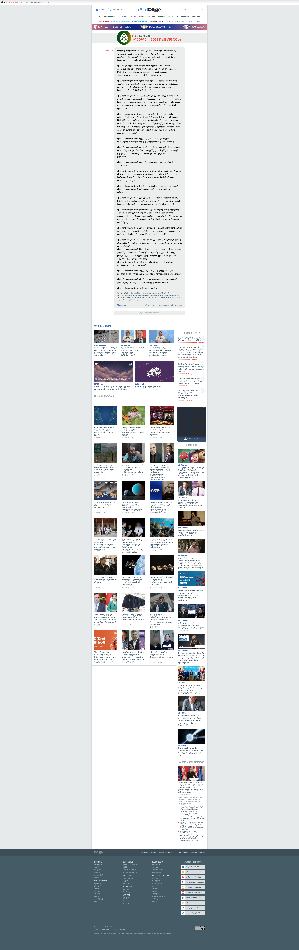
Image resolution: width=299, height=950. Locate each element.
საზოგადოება (180, 21)
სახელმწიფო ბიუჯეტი (130, 870)
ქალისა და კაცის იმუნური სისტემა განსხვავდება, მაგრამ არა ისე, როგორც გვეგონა (106, 422)
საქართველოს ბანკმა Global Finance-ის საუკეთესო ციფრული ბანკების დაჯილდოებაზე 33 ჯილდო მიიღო (192, 817)
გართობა (155, 888)
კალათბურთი (127, 903)
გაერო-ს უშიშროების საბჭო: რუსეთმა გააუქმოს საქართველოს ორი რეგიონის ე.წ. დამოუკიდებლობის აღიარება (191, 680)
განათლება (98, 886)
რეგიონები (97, 894)
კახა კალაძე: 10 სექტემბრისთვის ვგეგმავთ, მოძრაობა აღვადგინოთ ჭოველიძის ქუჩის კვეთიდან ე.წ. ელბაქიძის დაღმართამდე (162, 609)
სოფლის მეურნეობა (130, 872)
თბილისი (97, 891)
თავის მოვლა (156, 872)
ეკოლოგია (97, 883)
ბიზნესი (125, 867)
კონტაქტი (202, 852)
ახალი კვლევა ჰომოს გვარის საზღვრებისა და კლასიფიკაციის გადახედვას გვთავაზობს (162, 572)
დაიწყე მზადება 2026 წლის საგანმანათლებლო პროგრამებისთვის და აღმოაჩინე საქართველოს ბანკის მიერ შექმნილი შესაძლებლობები (191, 836)
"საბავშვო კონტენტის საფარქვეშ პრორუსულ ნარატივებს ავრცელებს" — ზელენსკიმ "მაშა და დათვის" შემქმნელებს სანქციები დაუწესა (191, 464)
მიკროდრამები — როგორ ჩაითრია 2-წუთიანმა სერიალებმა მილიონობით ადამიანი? (162, 422)
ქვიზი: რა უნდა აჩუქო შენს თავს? (155, 374)
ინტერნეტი (126, 881)
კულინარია (156, 886)
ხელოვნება (126, 889)
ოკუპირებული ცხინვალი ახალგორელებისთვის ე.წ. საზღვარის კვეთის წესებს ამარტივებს (106, 459)
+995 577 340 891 (119, 929)
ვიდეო (142, 16)
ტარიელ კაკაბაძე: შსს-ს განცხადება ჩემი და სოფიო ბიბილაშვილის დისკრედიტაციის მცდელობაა (191, 618)
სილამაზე (155, 878)
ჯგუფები (101, 10)
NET (133, 16)
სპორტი (126, 895)
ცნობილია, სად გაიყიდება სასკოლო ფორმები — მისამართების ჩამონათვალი (134, 609)
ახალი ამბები (13, 2)
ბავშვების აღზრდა (158, 870)
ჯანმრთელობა (159, 862)
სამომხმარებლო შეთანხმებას (135, 933)
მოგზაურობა (156, 881)
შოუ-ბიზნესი (127, 892)
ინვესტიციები (117, 10)
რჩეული (185, 16)
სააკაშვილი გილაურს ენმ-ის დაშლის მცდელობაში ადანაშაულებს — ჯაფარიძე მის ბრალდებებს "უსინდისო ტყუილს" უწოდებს (134, 646)
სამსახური (155, 894)
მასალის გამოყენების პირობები (186, 852)
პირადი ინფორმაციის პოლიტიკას (159, 933)
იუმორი (154, 891)
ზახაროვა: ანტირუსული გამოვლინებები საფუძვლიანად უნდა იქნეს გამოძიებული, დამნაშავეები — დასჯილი (162, 343)
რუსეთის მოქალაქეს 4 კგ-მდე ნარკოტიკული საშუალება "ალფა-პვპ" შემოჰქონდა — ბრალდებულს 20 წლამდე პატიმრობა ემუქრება (134, 534)
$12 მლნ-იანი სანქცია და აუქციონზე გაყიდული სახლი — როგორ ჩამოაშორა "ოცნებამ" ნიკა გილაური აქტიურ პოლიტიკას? (191, 711)
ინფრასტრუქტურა (100, 899)
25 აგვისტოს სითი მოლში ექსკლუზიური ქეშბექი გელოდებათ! (106, 497)
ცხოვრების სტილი (160, 876)
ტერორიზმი (98, 867)
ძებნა (47, 2)
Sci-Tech (127, 876)
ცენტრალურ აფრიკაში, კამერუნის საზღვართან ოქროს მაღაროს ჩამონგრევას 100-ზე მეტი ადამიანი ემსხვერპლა (192, 826)
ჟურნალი (123, 16)
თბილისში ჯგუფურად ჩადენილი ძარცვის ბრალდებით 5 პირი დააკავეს (162, 646)
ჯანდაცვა (97, 888)
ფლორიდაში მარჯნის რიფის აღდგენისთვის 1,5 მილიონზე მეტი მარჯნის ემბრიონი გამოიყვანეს (162, 534)
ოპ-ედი (151, 16)
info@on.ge (106, 929)
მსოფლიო (97, 870)
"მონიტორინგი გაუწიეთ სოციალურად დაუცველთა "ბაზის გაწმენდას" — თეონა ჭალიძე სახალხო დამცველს (106, 609)
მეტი (198, 21)
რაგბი (125, 900)
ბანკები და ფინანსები (130, 864)
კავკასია (97, 872)
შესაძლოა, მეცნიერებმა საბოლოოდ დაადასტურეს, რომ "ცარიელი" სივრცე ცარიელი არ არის (191, 743)
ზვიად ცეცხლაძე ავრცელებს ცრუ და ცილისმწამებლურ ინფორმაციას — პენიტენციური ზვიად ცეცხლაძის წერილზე (162, 497)
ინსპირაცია (155, 899)
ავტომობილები (157, 883)
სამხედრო (97, 877)
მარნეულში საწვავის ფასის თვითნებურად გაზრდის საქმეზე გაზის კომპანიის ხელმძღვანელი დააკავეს (134, 459)
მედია (96, 901)
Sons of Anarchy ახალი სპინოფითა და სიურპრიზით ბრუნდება (106, 572)
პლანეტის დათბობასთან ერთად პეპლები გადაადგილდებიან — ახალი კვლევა (134, 422)
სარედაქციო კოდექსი (166, 852)
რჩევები (154, 901)
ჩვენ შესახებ (145, 852)
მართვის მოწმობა (37, 2)
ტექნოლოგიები (128, 878)
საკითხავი (173, 16)
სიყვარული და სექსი (159, 896)
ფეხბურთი (126, 898)
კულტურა (127, 887)
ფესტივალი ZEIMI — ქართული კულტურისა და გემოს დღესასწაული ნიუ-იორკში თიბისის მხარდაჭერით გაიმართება (191, 586)
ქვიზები (161, 16)
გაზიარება (124, 305)
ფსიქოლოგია (156, 864)
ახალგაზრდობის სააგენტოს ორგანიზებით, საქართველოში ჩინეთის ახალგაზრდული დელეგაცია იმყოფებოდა (106, 534)
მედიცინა (155, 867)
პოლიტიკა (169, 21)
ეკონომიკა (191, 21)
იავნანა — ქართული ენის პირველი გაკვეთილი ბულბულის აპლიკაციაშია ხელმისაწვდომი (114, 375)
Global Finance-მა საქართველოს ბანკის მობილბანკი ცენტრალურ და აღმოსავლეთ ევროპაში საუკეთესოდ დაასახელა (106, 646)
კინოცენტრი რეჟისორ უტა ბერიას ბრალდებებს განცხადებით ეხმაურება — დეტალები (191, 809)
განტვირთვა (25, 2)
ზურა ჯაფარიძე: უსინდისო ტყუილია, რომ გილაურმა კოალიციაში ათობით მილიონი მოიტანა (191, 495)
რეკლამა (196, 16)
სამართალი (98, 896)
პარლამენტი (98, 864)
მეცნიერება (126, 883)
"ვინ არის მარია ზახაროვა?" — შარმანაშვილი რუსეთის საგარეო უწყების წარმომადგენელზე (135, 343)
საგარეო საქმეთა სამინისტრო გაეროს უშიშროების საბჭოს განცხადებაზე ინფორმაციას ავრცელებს (107, 343)
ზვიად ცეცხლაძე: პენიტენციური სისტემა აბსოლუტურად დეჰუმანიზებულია (191, 523)
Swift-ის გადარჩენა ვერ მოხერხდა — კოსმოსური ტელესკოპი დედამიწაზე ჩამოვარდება (134, 572)
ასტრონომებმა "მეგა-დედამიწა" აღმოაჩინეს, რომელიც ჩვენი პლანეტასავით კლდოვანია (134, 497)
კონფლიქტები (99, 875)
